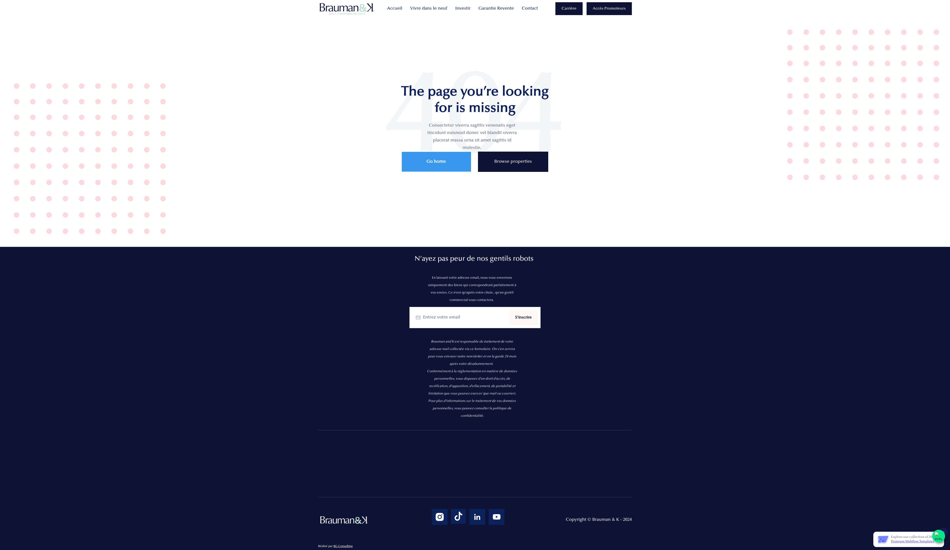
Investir (463, 8)
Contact (530, 8)
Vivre (323, 454)
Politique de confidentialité (453, 454)
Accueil (394, 8)
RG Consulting (343, 546)
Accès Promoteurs (609, 9)
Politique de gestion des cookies (459, 464)
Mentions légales (443, 443)
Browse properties (513, 162)
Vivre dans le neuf (428, 8)
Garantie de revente (446, 485)
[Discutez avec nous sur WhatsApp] (938, 536)
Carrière (569, 9)
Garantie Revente (496, 8)
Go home (436, 162)
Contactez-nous (442, 474)
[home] (348, 9)
